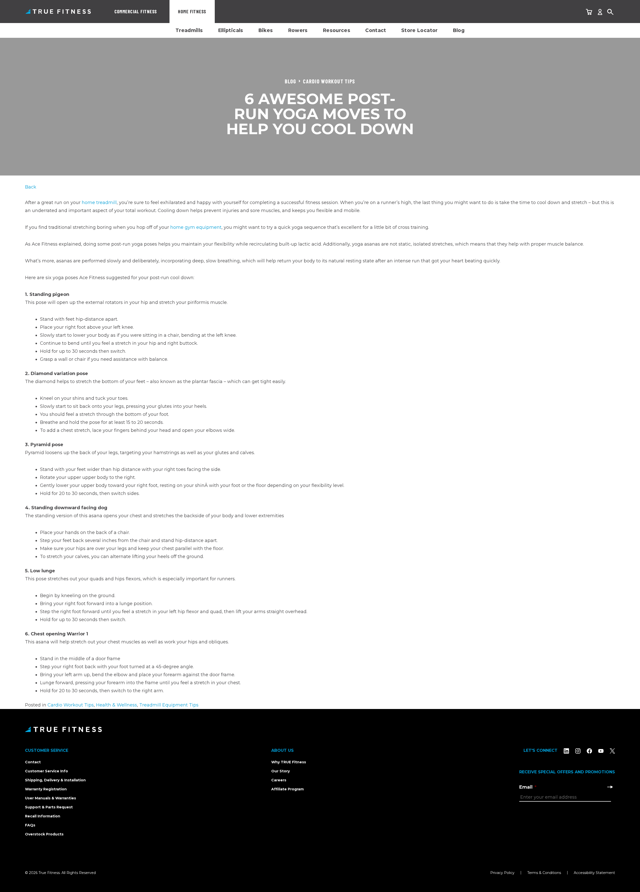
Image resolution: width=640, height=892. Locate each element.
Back (30, 187)
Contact (375, 30)
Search (610, 12)
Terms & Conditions (544, 872)
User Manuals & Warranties (50, 798)
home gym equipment (196, 227)
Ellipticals (230, 30)
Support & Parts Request (49, 807)
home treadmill (99, 202)
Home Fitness (192, 11)
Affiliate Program (287, 789)
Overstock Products (44, 834)
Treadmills (189, 30)
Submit (610, 787)
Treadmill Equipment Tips (168, 705)
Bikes (265, 30)
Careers (278, 780)
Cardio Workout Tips (71, 705)
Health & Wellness (116, 705)
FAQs (30, 825)
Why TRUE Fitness (288, 762)
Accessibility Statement (594, 872)
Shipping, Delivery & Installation (55, 780)
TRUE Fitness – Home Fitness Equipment (58, 11)
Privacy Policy (502, 872)
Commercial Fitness (135, 11)
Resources (336, 30)
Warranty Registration (46, 789)
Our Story (280, 771)
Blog (459, 30)
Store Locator (419, 30)
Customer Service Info (46, 771)
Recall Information (42, 816)
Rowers (298, 30)
